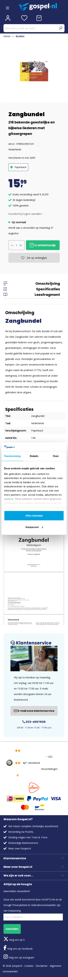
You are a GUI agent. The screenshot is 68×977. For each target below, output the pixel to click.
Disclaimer (42, 965)
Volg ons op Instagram (21, 957)
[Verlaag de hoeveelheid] (12, 245)
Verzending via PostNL (21, 831)
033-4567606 (35, 722)
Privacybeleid (19, 905)
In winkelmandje (45, 245)
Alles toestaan (34, 515)
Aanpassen (32, 527)
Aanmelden (12, 928)
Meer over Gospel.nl (19, 848)
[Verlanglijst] (24, 18)
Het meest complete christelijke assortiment (33, 826)
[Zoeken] (60, 28)
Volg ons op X (16, 939)
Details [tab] (34, 456)
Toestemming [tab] (12, 456)
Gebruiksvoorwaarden (43, 905)
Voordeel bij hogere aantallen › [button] (25, 213)
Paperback (20, 167)
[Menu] (7, 6)
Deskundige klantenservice (23, 843)
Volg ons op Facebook (20, 948)
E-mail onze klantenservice (35, 711)
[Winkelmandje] (38, 18)
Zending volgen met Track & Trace (27, 837)
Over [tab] (56, 456)
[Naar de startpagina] (41, 7)
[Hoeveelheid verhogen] (21, 245)
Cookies (28, 965)
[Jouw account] (7, 18)
